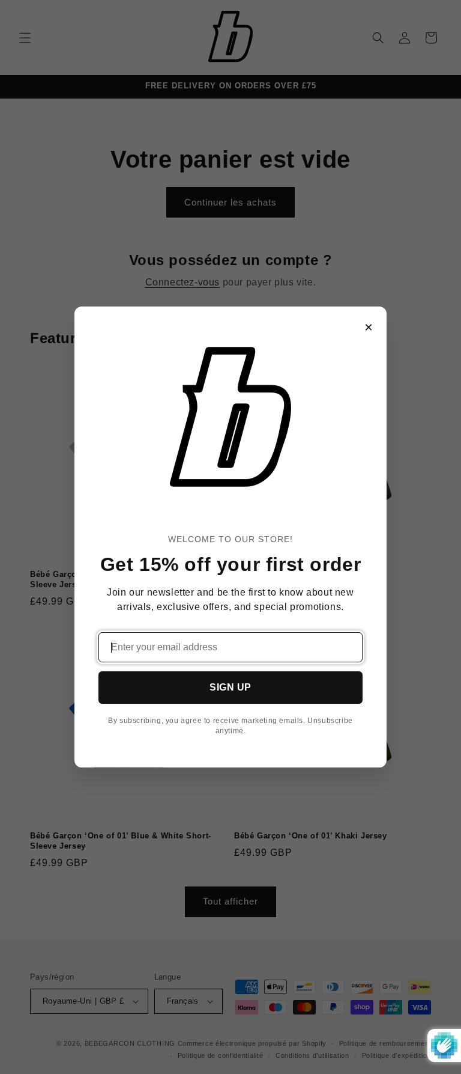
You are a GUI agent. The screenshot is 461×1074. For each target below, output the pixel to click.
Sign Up (230, 687)
